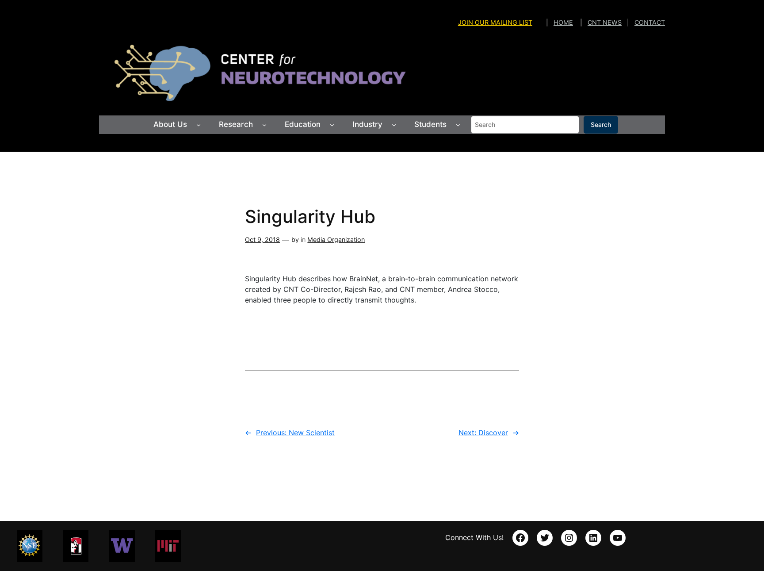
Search (601, 124)
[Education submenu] (332, 125)
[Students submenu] (458, 125)
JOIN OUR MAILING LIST (495, 22)
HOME (563, 22)
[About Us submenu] (198, 125)
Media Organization (336, 239)
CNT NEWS (605, 22)
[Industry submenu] (394, 125)
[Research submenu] (264, 125)
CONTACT (649, 22)
